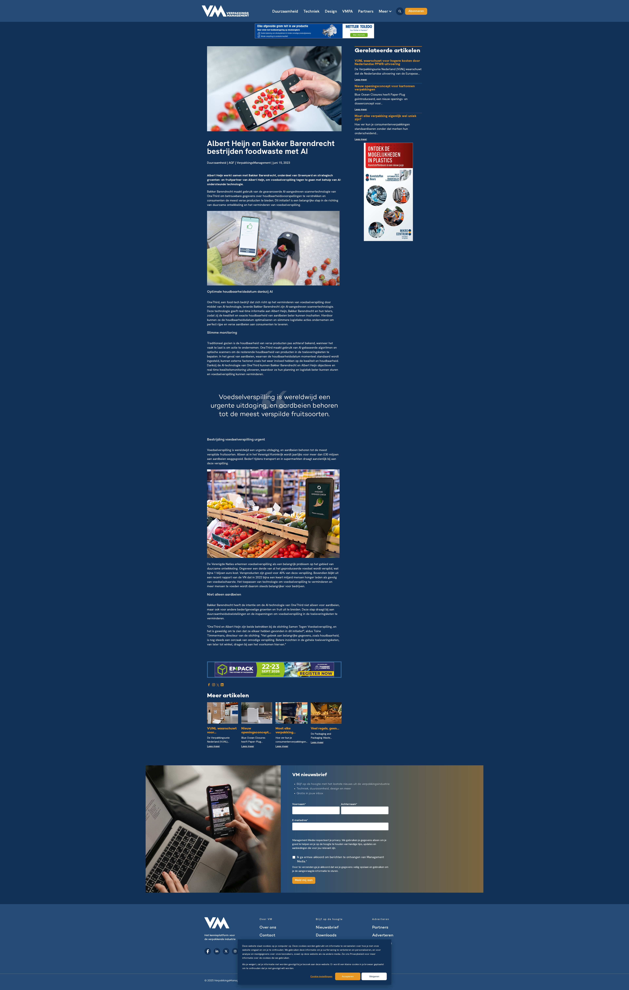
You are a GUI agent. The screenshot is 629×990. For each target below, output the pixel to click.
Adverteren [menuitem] (382, 935)
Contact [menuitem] (267, 935)
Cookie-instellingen (321, 976)
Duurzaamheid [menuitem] (285, 11)
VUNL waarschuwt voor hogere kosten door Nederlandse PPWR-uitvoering (387, 62)
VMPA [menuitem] (347, 11)
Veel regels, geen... (325, 728)
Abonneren (416, 11)
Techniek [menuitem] (311, 11)
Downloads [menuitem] (326, 935)
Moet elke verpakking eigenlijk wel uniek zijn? (385, 117)
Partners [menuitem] (365, 11)
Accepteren (348, 976)
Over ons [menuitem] (267, 928)
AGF (231, 163)
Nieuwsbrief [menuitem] (327, 928)
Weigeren (374, 976)
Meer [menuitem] (383, 11)
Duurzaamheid (216, 163)
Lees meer (213, 746)
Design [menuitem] (331, 11)
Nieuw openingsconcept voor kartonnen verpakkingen (385, 87)
